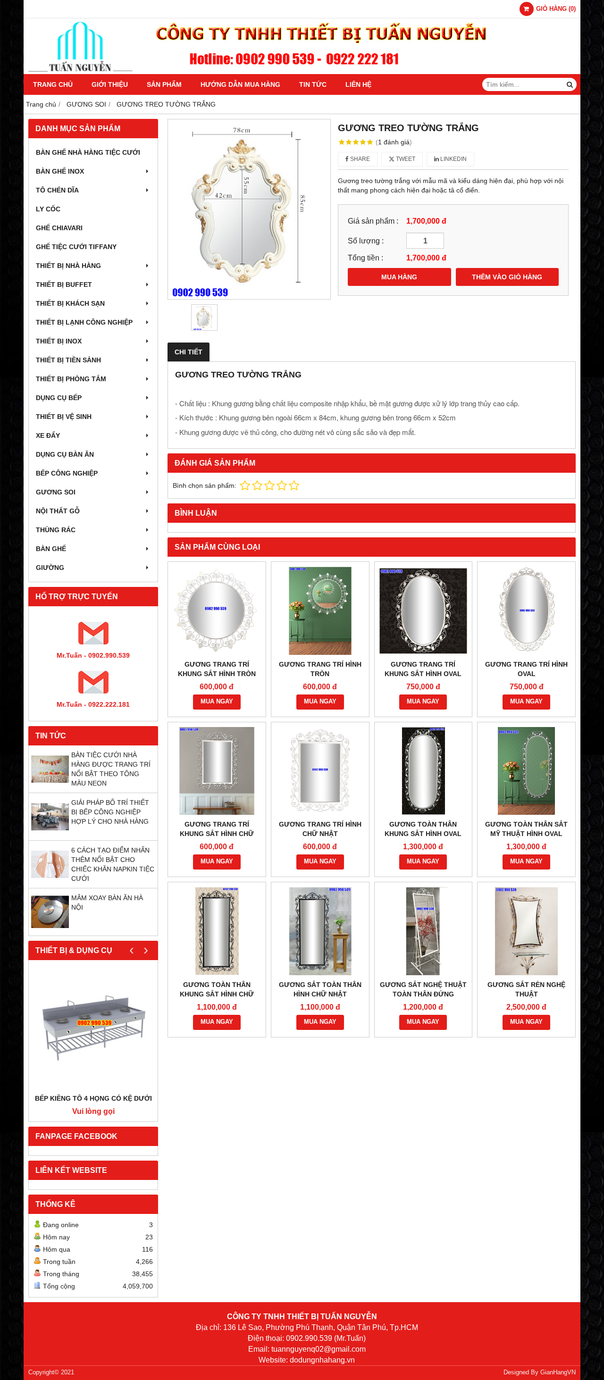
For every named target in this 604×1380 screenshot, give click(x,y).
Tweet (404, 159)
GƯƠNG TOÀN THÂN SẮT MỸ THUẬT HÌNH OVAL (526, 828)
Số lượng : (366, 240)
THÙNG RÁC (56, 530)
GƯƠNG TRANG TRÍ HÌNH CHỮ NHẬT (320, 828)
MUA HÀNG (399, 277)
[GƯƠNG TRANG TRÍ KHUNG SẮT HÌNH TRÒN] (217, 611)
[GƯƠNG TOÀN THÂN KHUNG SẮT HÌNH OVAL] (423, 771)
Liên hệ (358, 84)
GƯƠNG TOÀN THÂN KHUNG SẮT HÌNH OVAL (423, 828)
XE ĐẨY (48, 435)
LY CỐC (48, 209)
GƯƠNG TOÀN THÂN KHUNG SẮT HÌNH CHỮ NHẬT (217, 994)
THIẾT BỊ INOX (59, 341)
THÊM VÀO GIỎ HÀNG (507, 277)
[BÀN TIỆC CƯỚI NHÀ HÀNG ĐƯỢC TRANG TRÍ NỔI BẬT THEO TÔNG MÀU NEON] (50, 785)
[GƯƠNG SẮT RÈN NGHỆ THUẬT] (526, 931)
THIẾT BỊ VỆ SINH (64, 416)
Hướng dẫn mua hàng (240, 84)
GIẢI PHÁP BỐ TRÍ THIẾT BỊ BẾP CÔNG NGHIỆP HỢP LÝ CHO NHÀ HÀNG (110, 812)
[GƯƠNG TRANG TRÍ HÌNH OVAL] (526, 611)
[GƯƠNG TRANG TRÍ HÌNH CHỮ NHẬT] (320, 771)
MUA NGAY (217, 701)
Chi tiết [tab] (188, 352)
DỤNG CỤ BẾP (59, 397)
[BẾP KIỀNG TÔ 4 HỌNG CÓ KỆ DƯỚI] (93, 1029)
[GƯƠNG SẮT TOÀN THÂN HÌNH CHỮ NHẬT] (320, 931)
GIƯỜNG (50, 567)
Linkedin (453, 159)
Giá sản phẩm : (373, 221)
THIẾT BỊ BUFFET (64, 284)
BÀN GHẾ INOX (60, 171)
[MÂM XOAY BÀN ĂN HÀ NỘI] (50, 928)
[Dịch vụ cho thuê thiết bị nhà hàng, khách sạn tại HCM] (302, 71)
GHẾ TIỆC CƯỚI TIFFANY (76, 247)
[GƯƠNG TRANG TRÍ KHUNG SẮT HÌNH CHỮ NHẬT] (217, 771)
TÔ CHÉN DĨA (57, 190)
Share (359, 159)
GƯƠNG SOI (56, 492)
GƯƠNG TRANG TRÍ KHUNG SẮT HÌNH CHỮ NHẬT (217, 833)
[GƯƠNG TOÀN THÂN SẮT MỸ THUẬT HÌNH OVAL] (526, 771)
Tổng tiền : (365, 257)
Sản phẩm (164, 84)
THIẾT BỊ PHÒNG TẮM (71, 379)
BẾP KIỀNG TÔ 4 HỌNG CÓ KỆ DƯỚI (93, 1098)
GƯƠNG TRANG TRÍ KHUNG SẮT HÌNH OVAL (423, 669)
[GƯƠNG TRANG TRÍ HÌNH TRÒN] (320, 611)
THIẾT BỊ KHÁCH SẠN (70, 303)
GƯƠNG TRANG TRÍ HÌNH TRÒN (320, 669)
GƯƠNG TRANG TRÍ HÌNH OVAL (526, 669)
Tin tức (313, 84)
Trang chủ (53, 84)
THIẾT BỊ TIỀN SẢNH (68, 360)
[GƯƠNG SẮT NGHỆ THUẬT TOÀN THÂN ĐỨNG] (423, 931)
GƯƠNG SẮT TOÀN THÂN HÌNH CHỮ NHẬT (320, 989)
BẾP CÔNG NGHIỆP (67, 473)
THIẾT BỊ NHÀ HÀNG (68, 265)
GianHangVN (558, 1372)
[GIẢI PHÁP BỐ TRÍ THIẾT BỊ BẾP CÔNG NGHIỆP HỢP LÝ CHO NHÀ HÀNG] (50, 833)
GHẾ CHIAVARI (59, 228)
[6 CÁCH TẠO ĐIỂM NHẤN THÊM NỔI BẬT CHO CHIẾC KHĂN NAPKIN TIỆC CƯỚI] (50, 881)
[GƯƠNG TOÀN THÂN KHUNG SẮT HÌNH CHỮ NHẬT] (217, 931)
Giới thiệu (110, 84)
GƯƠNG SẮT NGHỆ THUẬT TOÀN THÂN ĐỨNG (423, 989)
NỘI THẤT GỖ (58, 511)
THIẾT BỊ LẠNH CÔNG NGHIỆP (84, 322)
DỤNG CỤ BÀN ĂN (65, 454)
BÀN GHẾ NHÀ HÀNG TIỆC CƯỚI (88, 152)
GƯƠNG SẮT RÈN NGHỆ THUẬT (526, 989)
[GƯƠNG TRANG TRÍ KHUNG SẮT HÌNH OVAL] (423, 611)
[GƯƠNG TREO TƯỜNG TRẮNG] (249, 209)
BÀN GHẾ (51, 548)
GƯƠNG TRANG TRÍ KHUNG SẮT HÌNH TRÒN (217, 669)
